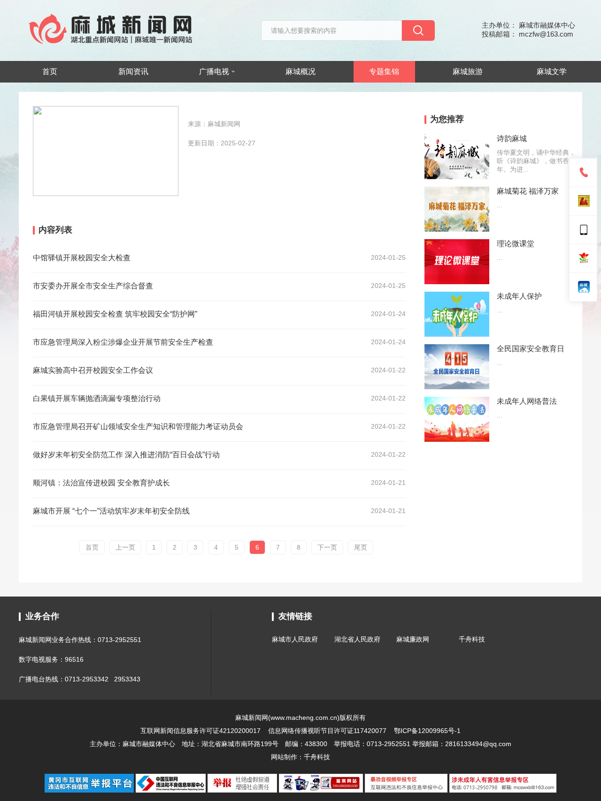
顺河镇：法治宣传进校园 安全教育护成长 (101, 483)
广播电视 (214, 72)
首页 (49, 72)
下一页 (327, 547)
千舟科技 (472, 639)
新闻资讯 (133, 72)
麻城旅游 (468, 72)
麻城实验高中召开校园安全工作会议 (93, 370)
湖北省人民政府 (357, 639)
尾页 (360, 547)
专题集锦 (384, 72)
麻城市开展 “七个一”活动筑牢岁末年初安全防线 (111, 511)
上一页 (125, 547)
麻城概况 (300, 72)
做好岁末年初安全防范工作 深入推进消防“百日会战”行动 (126, 455)
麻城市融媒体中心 (149, 744)
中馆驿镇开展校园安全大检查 (82, 258)
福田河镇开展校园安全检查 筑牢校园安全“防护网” (115, 314)
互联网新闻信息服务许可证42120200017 (201, 730)
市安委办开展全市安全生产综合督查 (93, 286)
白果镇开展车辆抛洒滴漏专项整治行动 (97, 398)
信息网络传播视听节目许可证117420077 (327, 730)
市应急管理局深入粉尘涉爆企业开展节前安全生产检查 (123, 342)
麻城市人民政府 (295, 639)
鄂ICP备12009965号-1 (427, 730)
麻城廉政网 (412, 639)
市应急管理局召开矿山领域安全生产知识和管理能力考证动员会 (138, 427)
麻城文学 (552, 72)
